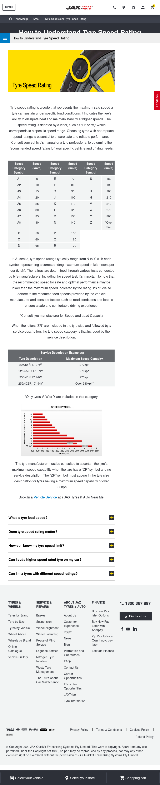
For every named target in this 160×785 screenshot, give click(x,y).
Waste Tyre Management (45, 669)
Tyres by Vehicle (19, 628)
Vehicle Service (45, 497)
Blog (67, 644)
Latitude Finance (103, 651)
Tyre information (74, 701)
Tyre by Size (16, 621)
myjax (68, 632)
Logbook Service (47, 651)
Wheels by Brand (19, 640)
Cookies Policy (139, 729)
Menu (9, 7)
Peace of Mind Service (45, 642)
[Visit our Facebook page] (122, 628)
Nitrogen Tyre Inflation (45, 659)
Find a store (137, 616)
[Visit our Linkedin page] (134, 628)
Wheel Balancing (47, 634)
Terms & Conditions (109, 729)
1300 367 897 (138, 603)
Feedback (157, 100)
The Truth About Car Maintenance (47, 680)
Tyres (35, 18)
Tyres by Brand (18, 615)
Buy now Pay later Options (100, 613)
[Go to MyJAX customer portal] (144, 7)
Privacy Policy (79, 729)
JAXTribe (70, 694)
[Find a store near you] (125, 7)
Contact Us (71, 667)
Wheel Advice (17, 634)
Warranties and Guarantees (74, 653)
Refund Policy (144, 737)
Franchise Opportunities (73, 686)
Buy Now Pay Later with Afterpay (100, 625)
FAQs (67, 661)
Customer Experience (71, 623)
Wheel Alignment (47, 628)
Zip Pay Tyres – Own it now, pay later (102, 640)
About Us (70, 615)
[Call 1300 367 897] (115, 7)
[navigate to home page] (82, 8)
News (67, 638)
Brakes (40, 615)
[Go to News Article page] (134, 7)
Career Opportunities (73, 676)
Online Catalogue (15, 648)
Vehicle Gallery (18, 657)
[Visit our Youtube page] (128, 628)
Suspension (44, 621)
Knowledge (22, 18)
